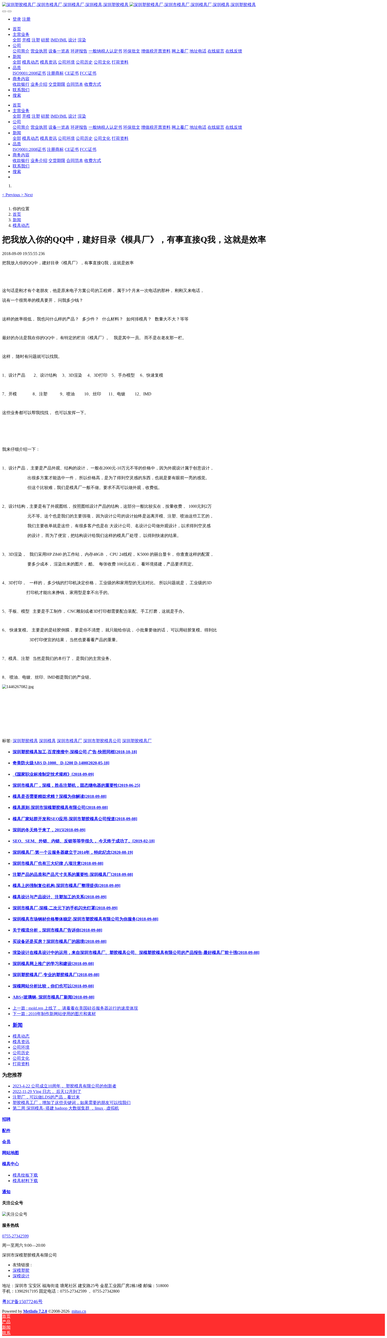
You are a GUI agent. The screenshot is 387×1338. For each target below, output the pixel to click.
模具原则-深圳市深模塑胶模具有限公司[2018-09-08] (60, 807)
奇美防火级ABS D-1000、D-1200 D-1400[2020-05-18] (61, 763)
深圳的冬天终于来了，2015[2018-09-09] (49, 830)
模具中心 (10, 1164)
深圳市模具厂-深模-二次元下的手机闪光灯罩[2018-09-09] (65, 908)
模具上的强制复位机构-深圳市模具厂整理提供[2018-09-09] (66, 885)
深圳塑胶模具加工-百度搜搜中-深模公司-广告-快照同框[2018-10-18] (75, 752)
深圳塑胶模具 (25, 740)
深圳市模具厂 (69, 740)
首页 (17, 29)
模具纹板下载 (25, 1175)
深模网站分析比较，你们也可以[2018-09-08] (53, 986)
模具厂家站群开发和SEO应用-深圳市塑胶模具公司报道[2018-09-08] (75, 819)
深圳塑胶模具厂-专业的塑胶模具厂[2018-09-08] (56, 974)
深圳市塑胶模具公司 (102, 740)
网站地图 (10, 1152)
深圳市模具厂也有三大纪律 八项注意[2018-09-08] (58, 863)
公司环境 (21, 1047)
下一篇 (54, 1013)
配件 (6, 1130)
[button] (11, 195)
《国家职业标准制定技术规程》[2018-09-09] (53, 774)
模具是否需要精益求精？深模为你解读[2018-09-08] (59, 796)
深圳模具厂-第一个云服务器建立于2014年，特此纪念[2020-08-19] (73, 852)
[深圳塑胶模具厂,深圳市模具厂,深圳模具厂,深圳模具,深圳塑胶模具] (193, 5)
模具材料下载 (25, 1180)
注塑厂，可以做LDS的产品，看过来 (46, 1097)
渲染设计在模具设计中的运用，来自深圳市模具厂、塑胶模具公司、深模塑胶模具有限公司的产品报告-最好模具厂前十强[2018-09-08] (136, 952)
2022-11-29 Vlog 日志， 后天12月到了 (47, 1091)
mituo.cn (79, 1311)
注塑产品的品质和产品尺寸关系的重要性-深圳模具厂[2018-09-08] (73, 874)
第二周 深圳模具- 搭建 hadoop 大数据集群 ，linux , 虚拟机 (66, 1108)
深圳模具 (47, 740)
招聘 (6, 1119)
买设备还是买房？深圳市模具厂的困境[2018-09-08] (59, 941)
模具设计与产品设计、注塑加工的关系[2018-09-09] (59, 897)
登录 (17, 19)
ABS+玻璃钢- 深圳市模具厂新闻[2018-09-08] (53, 997)
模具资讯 (21, 1041)
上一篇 (75, 1008)
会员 (6, 1141)
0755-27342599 (15, 1236)
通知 (6, 1192)
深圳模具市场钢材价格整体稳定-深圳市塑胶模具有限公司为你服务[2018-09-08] (85, 919)
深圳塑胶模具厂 (137, 740)
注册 (26, 19)
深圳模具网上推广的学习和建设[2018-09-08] (53, 963)
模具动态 (21, 225)
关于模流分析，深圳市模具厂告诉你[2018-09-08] (57, 930)
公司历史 (21, 1053)
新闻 (17, 220)
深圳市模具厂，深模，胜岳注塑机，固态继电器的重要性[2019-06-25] (76, 785)
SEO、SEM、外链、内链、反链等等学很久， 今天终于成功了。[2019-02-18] (84, 841)
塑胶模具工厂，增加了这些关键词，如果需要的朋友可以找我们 (72, 1102)
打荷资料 (21, 1064)
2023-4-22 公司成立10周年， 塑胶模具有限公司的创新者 (64, 1086)
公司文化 (21, 1058)
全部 (17, 40)
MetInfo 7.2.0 (35, 1311)
